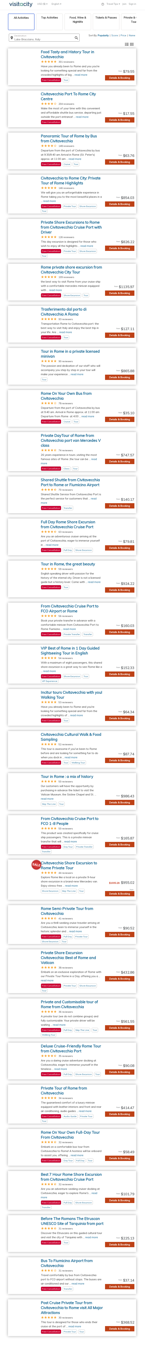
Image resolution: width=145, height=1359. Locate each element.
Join (124, 3)
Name (132, 35)
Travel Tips (113, 3)
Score (114, 35)
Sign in (132, 3)
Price (123, 35)
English (56, 3)
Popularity (103, 35)
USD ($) (41, 3)
